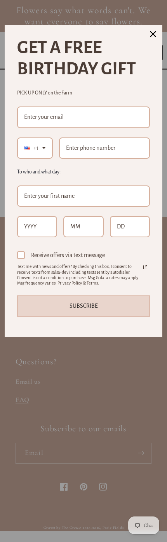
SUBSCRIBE (84, 306)
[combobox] (35, 148)
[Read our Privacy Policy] (145, 267)
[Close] (153, 34)
